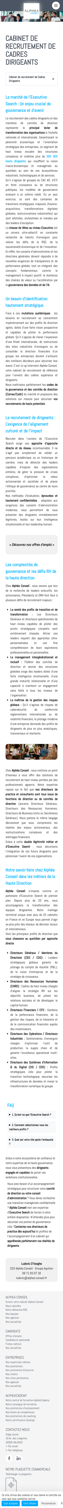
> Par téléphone (14, 1450)
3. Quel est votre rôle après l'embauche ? (31, 1142)
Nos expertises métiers (18, 1362)
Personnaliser (48, 1503)
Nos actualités (13, 1322)
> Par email (12, 1446)
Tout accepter (10, 1503)
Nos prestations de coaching (21, 1416)
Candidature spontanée (18, 1340)
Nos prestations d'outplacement (23, 1408)
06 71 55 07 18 (31, 1273)
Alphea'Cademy (16, 1395)
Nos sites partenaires (17, 1378)
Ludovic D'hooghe (31, 1264)
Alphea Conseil (17, 1297)
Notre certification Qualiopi (20, 1420)
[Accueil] (31, 11)
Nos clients (12, 1374)
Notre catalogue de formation (21, 1404)
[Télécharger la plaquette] (32, 1485)
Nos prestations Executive (20, 1370)
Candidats (13, 1331)
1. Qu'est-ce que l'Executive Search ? (31, 1114)
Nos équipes (12, 1314)
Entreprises (15, 1357)
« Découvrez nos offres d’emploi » (31, 544)
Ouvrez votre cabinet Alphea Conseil (24, 1302)
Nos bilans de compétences (20, 1412)
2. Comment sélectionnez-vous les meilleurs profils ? (28, 1127)
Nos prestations (14, 1366)
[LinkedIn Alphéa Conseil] (18, 1458)
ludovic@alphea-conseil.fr (31, 1278)
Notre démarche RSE (16, 1310)
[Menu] (56, 6)
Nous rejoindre (13, 1306)
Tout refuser (29, 1503)
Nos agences (12, 1318)
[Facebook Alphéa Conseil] (9, 1458)
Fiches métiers (14, 1344)
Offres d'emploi (14, 1336)
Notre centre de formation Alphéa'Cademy (27, 1400)
